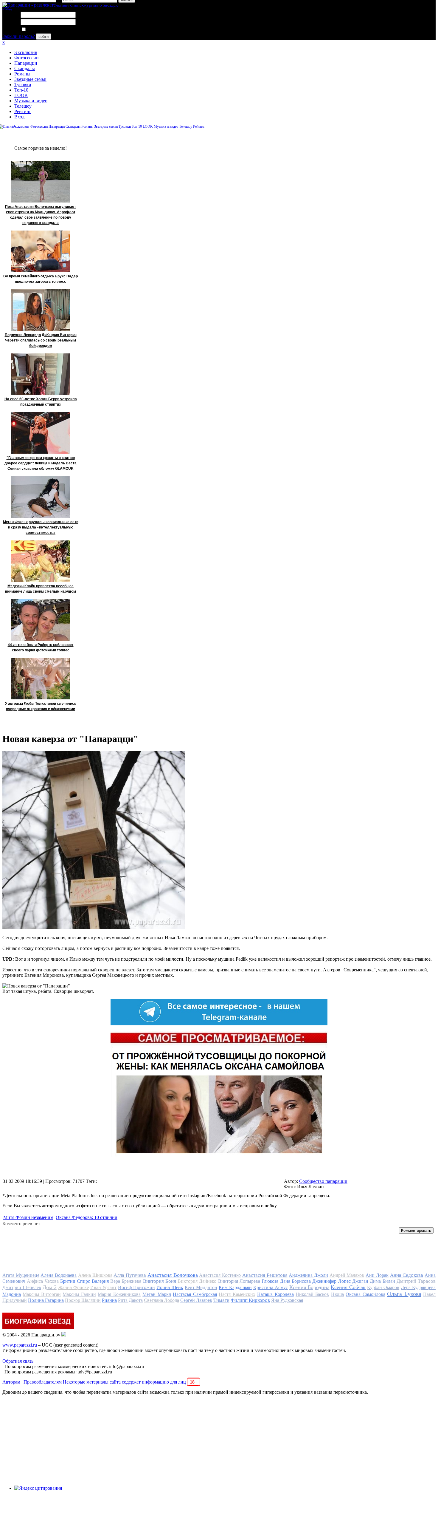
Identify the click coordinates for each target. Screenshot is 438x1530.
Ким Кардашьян (235, 1287)
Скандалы (24, 68)
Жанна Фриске (73, 1287)
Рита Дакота (130, 1300)
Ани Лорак (377, 1275)
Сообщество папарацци (323, 1181)
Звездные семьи (30, 79)
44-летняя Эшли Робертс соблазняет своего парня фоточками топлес (41, 647)
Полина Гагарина (46, 1300)
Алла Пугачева (130, 1275)
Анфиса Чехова (42, 1281)
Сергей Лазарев (196, 1300)
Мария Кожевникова (119, 1294)
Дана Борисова (295, 1281)
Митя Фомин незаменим (28, 1217)
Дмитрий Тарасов (416, 1281)
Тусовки (22, 84)
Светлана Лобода (161, 1300)
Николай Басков (312, 1294)
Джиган (360, 1281)
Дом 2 (50, 1287)
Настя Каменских (237, 1294)
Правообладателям (43, 1381)
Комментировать (416, 1230)
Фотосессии (26, 57)
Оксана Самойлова (365, 1294)
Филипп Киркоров (250, 1300)
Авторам (11, 1381)
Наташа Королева (275, 1294)
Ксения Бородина (309, 1287)
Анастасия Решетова (265, 1275)
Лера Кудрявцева (418, 1287)
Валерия (100, 1281)
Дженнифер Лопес (331, 1281)
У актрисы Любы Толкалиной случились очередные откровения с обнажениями (40, 706)
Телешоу (23, 106)
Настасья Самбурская (195, 1294)
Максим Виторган (41, 1294)
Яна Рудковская (287, 1300)
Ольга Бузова (404, 1294)
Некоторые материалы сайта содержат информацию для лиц (130, 1381)
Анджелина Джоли (308, 1275)
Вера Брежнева (125, 1281)
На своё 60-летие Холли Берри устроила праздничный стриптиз (40, 402)
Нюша (337, 1294)
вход (7, 7)
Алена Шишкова (95, 1275)
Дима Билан (382, 1281)
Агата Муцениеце (20, 1275)
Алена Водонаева (59, 1275)
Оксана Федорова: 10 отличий (86, 1217)
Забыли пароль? (18, 36)
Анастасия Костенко (220, 1275)
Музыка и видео (30, 100)
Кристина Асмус (270, 1287)
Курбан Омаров (383, 1287)
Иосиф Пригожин (136, 1287)
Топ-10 (21, 89)
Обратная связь (17, 1361)
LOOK (21, 95)
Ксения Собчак (348, 1287)
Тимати (221, 1300)
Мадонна (11, 1294)
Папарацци (25, 63)
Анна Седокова (406, 1275)
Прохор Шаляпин (83, 1300)
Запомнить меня (43, 29)
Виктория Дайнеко (197, 1281)
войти (43, 36)
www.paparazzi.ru (19, 1344)
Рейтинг (22, 111)
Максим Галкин (79, 1294)
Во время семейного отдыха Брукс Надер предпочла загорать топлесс (40, 279)
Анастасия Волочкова (172, 1275)
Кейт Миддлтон (201, 1287)
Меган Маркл (156, 1294)
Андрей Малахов (347, 1275)
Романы (22, 73)
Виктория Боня (159, 1281)
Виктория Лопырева (239, 1281)
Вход (19, 116)
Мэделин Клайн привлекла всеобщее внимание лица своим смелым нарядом (40, 589)
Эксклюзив (25, 52)
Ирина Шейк (169, 1287)
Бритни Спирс (75, 1281)
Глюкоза (270, 1281)
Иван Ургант (103, 1287)
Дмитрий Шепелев (21, 1287)
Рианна (109, 1300)
